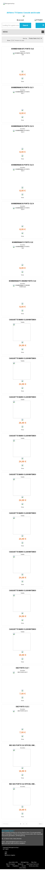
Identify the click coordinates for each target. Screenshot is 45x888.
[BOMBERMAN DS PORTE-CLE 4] (21, 216)
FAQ (6, 853)
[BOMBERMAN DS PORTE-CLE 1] (21, 100)
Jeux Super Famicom (32, 864)
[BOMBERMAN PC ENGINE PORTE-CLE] (21, 293)
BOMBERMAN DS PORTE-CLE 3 (22, 165)
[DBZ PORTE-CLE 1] (21, 680)
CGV (6, 852)
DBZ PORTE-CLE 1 (22, 668)
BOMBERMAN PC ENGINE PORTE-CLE (22, 281)
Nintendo (20, 864)
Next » (40, 823)
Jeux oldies (22, 868)
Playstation (16, 866)
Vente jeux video (33, 866)
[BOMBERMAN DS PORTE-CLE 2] (21, 138)
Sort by (25, 38)
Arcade (24, 866)
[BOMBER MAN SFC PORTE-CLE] (21, 61)
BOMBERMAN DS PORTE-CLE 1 (22, 87)
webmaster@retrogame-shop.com (16, 841)
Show (8, 40)
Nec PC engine (10, 864)
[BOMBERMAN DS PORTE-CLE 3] (21, 177)
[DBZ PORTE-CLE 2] (21, 719)
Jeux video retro (13, 862)
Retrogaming (24, 862)
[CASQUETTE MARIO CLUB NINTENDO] (21, 332)
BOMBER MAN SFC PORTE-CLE (22, 49)
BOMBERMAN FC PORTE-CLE (22, 242)
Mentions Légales (10, 855)
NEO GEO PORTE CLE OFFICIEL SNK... (22, 745)
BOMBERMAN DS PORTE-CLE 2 (22, 126)
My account (20, 20)
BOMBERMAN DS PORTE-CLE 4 (22, 203)
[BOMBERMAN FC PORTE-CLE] (21, 254)
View (22, 81)
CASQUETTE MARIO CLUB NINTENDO (22, 320)
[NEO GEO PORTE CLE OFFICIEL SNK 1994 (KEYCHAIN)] (21, 758)
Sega (8, 866)
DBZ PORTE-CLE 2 (22, 706)
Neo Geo (33, 862)
